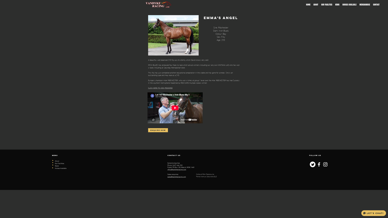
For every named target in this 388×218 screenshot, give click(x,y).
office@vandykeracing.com (176, 170)
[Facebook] (319, 164)
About (57, 161)
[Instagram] (325, 164)
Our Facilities (59, 164)
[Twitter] (312, 164)
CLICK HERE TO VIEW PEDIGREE (160, 87)
